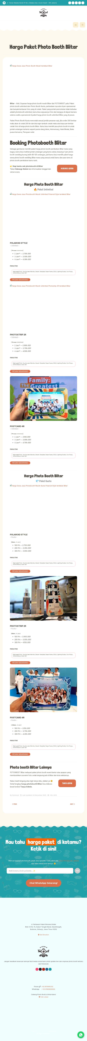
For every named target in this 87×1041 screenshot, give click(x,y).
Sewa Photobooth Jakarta (69, 861)
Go (77, 870)
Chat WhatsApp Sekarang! (44, 883)
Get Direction (44, 935)
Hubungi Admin (67, 168)
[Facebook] (79, 2)
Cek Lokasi (44, 997)
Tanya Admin (67, 783)
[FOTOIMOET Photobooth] (43, 12)
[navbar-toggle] (82, 25)
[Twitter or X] (50, 969)
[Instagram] (69, 2)
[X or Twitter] (82, 2)
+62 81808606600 (48, 989)
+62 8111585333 (47, 986)
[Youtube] (76, 2)
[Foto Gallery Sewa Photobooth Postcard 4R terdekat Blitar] (43, 398)
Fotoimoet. (52, 1031)
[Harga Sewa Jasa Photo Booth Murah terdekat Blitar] (43, 81)
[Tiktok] (73, 2)
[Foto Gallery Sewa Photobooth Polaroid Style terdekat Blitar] (43, 215)
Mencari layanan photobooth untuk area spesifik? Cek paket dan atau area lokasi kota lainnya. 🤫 (43, 862)
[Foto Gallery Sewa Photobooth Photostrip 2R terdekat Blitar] (43, 306)
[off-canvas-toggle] (75, 25)
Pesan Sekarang (20, 280)
